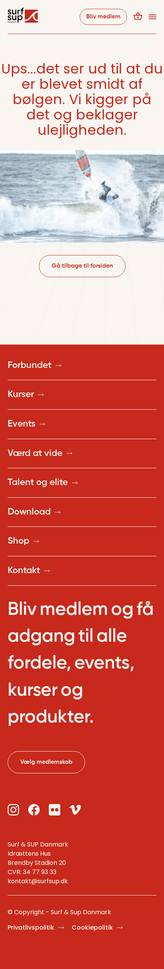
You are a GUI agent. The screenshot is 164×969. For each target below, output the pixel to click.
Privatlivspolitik (31, 927)
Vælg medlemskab (46, 762)
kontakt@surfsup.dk (38, 881)
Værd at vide (35, 453)
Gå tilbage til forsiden (82, 266)
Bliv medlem (103, 17)
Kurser (21, 394)
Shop (18, 541)
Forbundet (29, 365)
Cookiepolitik (92, 927)
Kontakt (24, 570)
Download (29, 511)
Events (21, 423)
